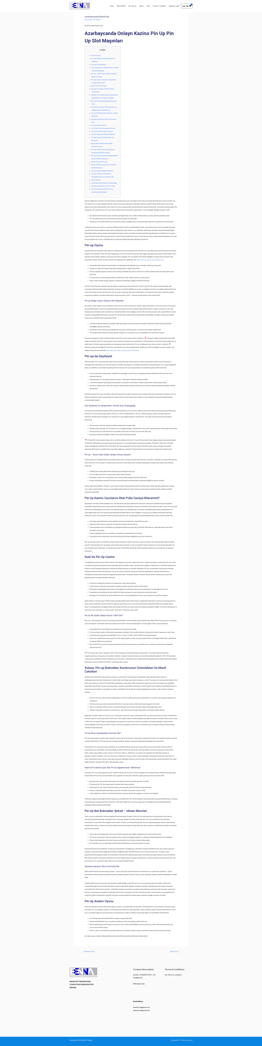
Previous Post (88, 951)
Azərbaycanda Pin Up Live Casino (103, 186)
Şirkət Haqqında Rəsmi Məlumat (103, 134)
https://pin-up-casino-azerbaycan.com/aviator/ (122, 350)
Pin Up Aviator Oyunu (98, 125)
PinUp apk (88, 20)
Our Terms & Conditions (173, 975)
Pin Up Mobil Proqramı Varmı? (102, 131)
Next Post (175, 951)
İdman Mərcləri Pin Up (99, 162)
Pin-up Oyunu (96, 55)
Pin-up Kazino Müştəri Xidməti (102, 171)
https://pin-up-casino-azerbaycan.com (150, 260)
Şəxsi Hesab (95, 180)
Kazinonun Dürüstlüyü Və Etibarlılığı (104, 183)
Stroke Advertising (186, 1040)
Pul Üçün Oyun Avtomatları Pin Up (103, 128)
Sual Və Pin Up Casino (99, 86)
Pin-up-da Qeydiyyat (98, 64)
